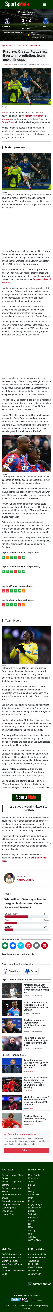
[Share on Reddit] (28, 945)
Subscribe (26, 1150)
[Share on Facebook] (13, 945)
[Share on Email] (36, 945)
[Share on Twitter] (20, 945)
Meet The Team (35, 1267)
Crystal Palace (8, 27)
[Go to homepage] (17, 4)
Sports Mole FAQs (37, 1257)
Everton (46, 27)
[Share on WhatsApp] (5, 945)
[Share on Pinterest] (44, 945)
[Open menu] (44, 4)
